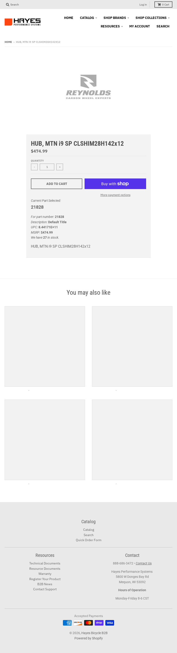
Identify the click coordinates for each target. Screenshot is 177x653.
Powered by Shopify (88, 638)
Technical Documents (44, 563)
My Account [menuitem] (139, 26)
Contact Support (45, 589)
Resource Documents (44, 569)
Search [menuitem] (162, 26)
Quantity (37, 160)
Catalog (88, 530)
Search (89, 535)
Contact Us (144, 563)
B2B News (44, 584)
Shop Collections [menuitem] (151, 18)
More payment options (115, 195)
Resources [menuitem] (110, 26)
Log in (143, 4)
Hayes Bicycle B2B (94, 633)
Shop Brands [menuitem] (114, 18)
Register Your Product (45, 579)
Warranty (44, 574)
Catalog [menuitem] (87, 18)
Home (8, 42)
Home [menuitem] (68, 18)
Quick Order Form (88, 540)
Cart (165, 4)
